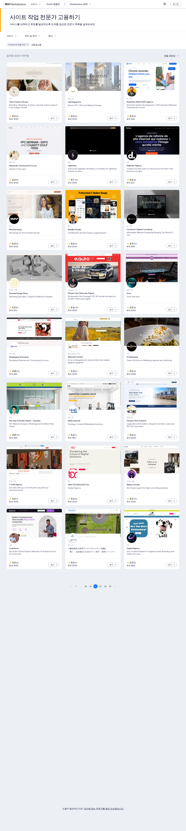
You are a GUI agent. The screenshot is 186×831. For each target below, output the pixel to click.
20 (86, 586)
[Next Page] (115, 586)
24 (105, 586)
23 (100, 586)
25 (110, 586)
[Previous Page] (71, 586)
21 (91, 586)
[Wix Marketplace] (15, 4)
